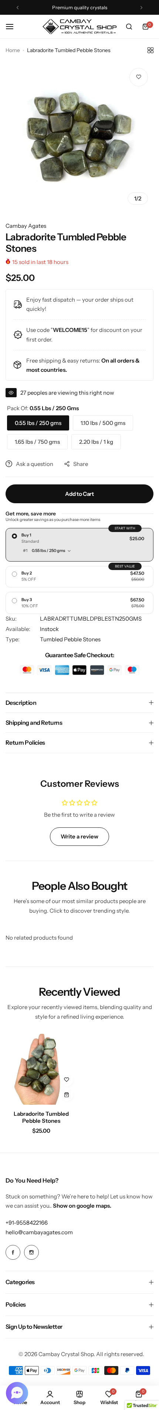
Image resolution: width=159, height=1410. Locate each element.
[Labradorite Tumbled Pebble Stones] (41, 1069)
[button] (17, 7)
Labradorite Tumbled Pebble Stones (41, 1117)
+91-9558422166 (27, 1222)
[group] (79, 136)
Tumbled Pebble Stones (70, 639)
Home (13, 50)
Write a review (79, 836)
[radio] (79, 545)
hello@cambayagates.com (39, 1232)
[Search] (129, 26)
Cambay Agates (26, 225)
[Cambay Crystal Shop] (79, 27)
